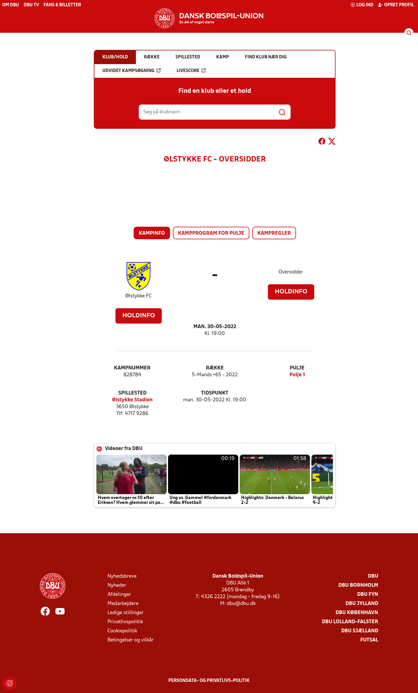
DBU (373, 576)
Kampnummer (132, 368)
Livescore (188, 71)
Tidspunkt (214, 393)
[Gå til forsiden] (209, 18)
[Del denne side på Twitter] (332, 142)
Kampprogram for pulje (211, 233)
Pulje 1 (297, 375)
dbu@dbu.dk (241, 603)
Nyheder (116, 585)
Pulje (297, 368)
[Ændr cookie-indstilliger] (9, 683)
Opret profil (399, 5)
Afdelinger (119, 594)
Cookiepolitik (122, 631)
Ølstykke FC (138, 296)
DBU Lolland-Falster (350, 622)
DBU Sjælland (359, 631)
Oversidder (291, 272)
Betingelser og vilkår (130, 640)
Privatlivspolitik (125, 622)
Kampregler (274, 233)
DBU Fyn (367, 594)
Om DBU (10, 5)
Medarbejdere (122, 603)
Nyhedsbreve (121, 576)
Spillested (132, 393)
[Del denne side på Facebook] (321, 142)
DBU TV (31, 5)
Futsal (369, 640)
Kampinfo (152, 233)
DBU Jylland (361, 603)
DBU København (357, 612)
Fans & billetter (62, 5)
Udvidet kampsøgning (128, 71)
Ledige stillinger (125, 612)
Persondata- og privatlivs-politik (209, 681)
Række (215, 368)
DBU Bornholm (358, 585)
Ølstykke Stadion (132, 400)
